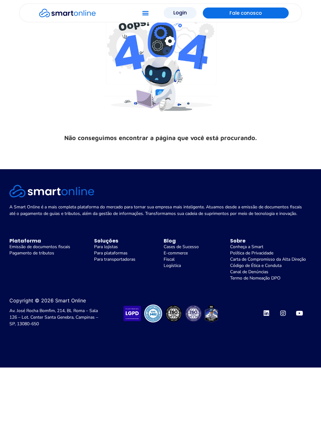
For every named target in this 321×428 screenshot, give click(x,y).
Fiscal (169, 259)
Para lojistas (106, 247)
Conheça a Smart (246, 247)
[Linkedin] (266, 313)
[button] (145, 13)
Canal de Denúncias (249, 272)
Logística (172, 266)
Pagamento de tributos (31, 253)
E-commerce (176, 253)
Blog (170, 240)
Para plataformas (111, 253)
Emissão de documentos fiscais (39, 247)
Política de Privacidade (251, 253)
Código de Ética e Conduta (256, 266)
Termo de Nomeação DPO (255, 278)
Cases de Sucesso (181, 247)
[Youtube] (300, 313)
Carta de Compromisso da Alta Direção (268, 259)
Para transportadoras (114, 259)
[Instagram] (283, 313)
